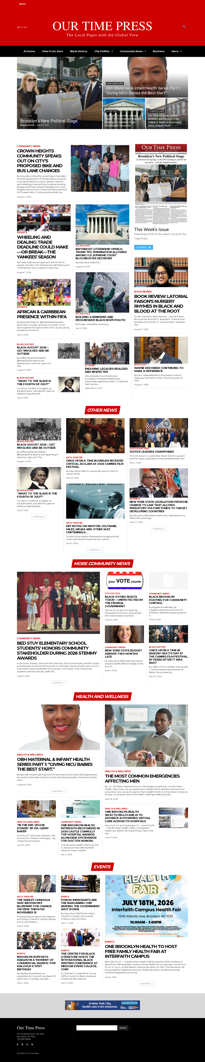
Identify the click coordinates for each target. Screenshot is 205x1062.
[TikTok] (27, 1044)
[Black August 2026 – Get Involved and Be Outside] (69, 351)
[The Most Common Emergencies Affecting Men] (146, 735)
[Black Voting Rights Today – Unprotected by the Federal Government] (124, 580)
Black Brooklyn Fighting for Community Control (168, 600)
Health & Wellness (115, 83)
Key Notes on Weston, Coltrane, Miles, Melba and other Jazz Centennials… (91, 529)
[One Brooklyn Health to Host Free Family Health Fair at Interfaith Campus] (146, 906)
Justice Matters (139, 448)
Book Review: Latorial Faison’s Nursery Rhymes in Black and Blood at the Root (161, 304)
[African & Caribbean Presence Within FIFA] (44, 292)
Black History (25, 344)
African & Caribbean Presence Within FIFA (41, 314)
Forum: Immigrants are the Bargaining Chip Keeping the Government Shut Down (80, 904)
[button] (184, 27)
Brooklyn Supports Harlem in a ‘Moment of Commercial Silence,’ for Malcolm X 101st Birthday (36, 963)
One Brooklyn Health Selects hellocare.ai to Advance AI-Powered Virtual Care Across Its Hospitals (127, 816)
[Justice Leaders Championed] (159, 432)
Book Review (143, 291)
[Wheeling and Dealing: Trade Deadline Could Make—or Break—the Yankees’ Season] (44, 217)
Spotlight (140, 365)
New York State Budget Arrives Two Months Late (123, 653)
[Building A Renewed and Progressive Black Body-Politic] (102, 292)
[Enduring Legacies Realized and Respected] (107, 353)
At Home (90, 365)
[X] (32, 1044)
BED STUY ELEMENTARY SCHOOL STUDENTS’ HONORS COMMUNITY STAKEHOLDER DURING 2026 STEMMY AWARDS (57, 650)
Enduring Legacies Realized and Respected (106, 370)
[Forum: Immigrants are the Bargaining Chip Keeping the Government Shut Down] (80, 884)
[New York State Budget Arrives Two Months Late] (124, 634)
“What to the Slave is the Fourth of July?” (34, 382)
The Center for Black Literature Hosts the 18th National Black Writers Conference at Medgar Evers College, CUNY (79, 961)
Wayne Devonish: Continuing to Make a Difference (159, 369)
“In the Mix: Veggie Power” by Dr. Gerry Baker (33, 828)
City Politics (26, 116)
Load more (38, 516)
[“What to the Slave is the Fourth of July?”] (69, 384)
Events (21, 953)
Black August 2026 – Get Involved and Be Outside (33, 350)
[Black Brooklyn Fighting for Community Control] (168, 580)
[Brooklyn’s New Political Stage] (59, 93)
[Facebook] (17, 1044)
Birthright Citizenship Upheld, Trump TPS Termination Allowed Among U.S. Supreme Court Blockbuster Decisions (101, 253)
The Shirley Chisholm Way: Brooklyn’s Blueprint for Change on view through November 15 (34, 906)
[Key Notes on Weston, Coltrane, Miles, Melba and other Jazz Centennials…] (95, 501)
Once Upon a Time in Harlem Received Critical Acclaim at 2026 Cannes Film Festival (94, 463)
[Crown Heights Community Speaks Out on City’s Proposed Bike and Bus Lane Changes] (100, 168)
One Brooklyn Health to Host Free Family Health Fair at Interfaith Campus (141, 951)
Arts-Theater (74, 457)
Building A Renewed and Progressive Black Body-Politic (101, 318)
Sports (22, 232)
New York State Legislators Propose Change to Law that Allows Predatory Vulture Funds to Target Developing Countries (159, 506)
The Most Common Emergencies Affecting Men (142, 778)
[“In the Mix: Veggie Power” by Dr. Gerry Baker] (36, 809)
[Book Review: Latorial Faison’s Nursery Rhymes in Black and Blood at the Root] (161, 272)
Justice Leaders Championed (152, 451)
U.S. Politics (111, 111)
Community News (156, 111)
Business (135, 499)
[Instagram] (22, 1044)
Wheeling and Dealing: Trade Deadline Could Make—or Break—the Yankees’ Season (42, 247)
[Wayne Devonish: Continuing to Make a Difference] (161, 350)
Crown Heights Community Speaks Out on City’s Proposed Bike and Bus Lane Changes (39, 160)
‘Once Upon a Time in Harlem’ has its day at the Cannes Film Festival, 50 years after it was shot (168, 656)
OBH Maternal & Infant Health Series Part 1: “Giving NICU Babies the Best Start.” (54, 764)
